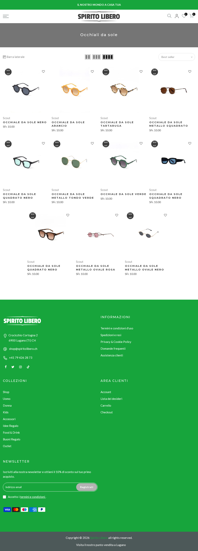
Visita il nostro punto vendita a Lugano (101, 545)
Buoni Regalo (11, 439)
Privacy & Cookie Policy (116, 341)
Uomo (6, 398)
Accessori (9, 419)
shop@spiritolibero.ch (23, 348)
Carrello (106, 405)
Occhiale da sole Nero (25, 122)
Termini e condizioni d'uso (117, 328)
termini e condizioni (33, 496)
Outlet (7, 446)
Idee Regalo (10, 425)
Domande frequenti (113, 348)
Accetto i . (27, 496)
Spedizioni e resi (111, 335)
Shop (6, 392)
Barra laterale (16, 56)
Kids (6, 412)
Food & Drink (11, 432)
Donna (7, 405)
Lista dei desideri (111, 398)
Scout (6, 118)
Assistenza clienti (112, 355)
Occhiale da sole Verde (123, 194)
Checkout (107, 412)
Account (106, 392)
